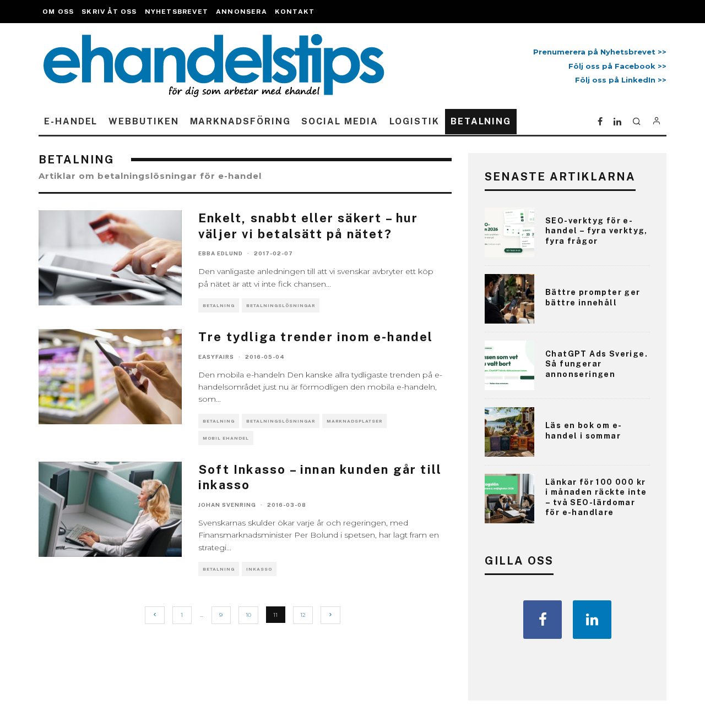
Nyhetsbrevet (176, 11)
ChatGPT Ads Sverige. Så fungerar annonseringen (596, 363)
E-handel (70, 121)
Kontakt (294, 11)
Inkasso (259, 569)
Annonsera (241, 11)
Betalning (481, 121)
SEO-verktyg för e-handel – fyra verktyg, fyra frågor (596, 230)
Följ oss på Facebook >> (617, 66)
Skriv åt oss (109, 11)
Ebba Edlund (220, 253)
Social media (339, 121)
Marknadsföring (240, 121)
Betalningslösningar (280, 305)
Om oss (58, 11)
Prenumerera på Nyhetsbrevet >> (597, 51)
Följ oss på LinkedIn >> (620, 79)
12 (303, 615)
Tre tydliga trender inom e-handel (315, 337)
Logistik (414, 121)
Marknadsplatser (354, 421)
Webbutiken (143, 121)
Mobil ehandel (226, 438)
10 (248, 615)
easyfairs (216, 356)
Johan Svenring (227, 504)
